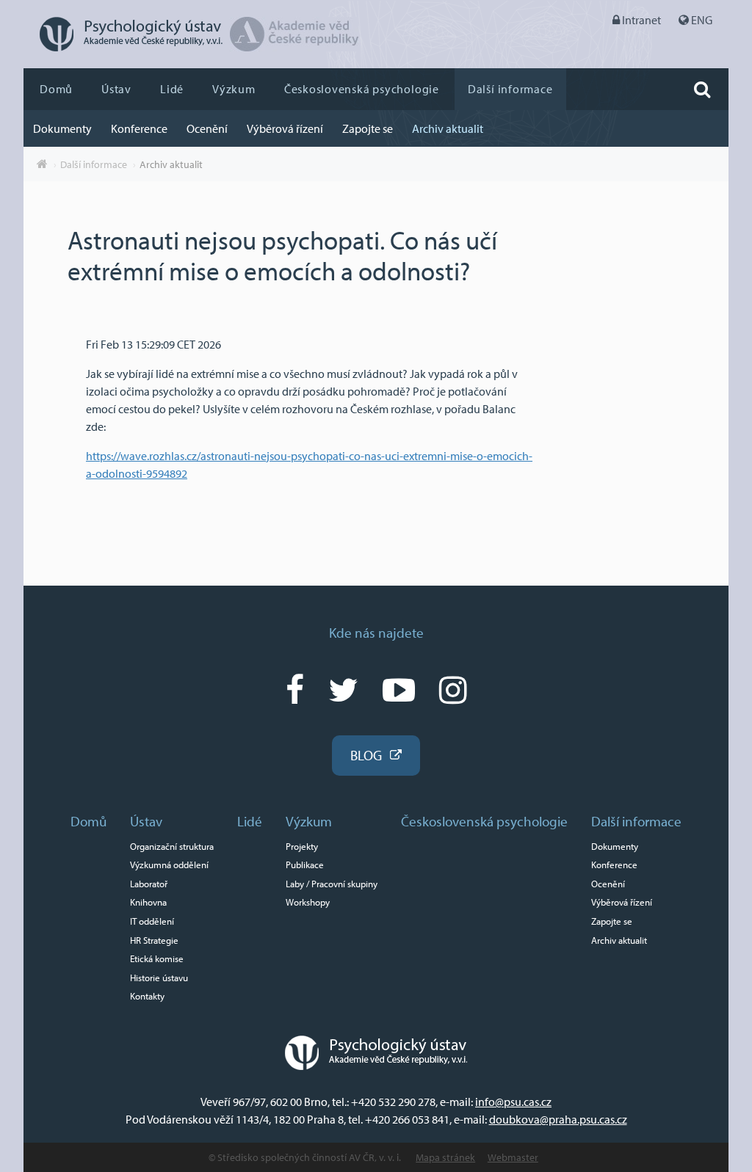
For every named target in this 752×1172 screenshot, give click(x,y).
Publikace (305, 864)
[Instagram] (453, 689)
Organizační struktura (172, 846)
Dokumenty (62, 128)
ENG (701, 19)
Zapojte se (367, 128)
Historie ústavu (159, 977)
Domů (56, 88)
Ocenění (207, 128)
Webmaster (513, 1157)
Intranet (641, 19)
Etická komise (157, 958)
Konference (139, 128)
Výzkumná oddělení (169, 864)
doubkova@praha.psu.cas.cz (558, 1119)
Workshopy (308, 902)
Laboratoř (148, 883)
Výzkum (234, 88)
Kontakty (147, 996)
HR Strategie (154, 940)
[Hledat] (702, 89)
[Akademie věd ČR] (294, 47)
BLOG (366, 755)
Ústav (116, 88)
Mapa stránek (445, 1157)
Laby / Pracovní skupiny (331, 883)
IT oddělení (152, 921)
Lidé (172, 88)
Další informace (510, 88)
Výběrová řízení (285, 128)
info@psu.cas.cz (513, 1101)
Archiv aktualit (447, 128)
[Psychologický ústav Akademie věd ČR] (123, 47)
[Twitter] (343, 689)
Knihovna (148, 902)
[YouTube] (399, 689)
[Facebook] (295, 689)
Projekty (302, 846)
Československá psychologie (361, 88)
